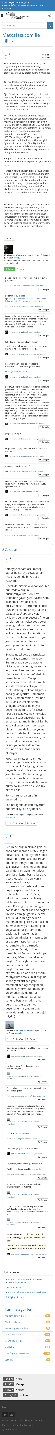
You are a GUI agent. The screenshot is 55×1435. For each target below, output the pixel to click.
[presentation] (24, 1211)
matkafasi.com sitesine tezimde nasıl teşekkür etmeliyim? (24, 1281)
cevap (10, 269)
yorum (23, 269)
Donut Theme (9, 1420)
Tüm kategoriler (18, 1309)
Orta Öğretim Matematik (17, 1353)
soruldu (17, 258)
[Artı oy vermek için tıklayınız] (5, 55)
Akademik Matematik (15, 1315)
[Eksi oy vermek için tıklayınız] (5, 58)
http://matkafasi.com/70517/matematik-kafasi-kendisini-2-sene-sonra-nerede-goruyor (25, 299)
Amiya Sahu (37, 1420)
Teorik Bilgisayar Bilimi (16, 1328)
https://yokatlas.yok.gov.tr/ (16, 371)
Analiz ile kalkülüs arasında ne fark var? (26, 1292)
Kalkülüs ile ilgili (14, 1287)
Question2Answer (24, 1425)
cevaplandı (10, 817)
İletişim (5, 1407)
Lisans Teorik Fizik (14, 1340)
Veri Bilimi (10, 1347)
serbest (9, 238)
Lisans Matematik (14, 1334)
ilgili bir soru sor (16, 823)
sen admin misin (22, 1133)
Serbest (20, 255)
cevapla (45, 289)
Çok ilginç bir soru (15, 1297)
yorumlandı (39, 286)
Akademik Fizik (12, 1322)
